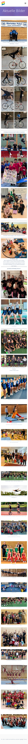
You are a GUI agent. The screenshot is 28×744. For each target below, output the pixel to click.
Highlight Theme (23, 739)
